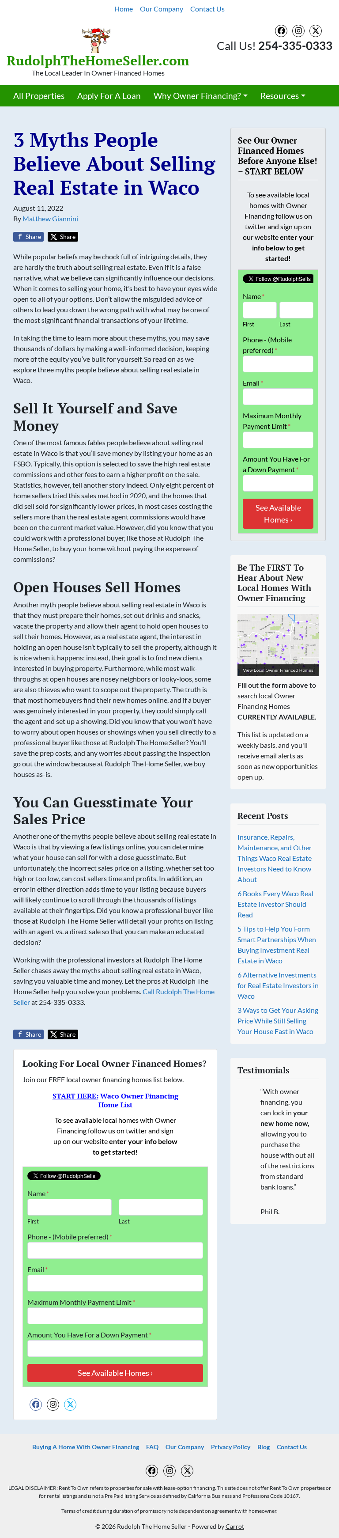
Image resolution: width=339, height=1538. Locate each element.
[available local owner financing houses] (278, 645)
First (33, 1221)
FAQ (152, 1447)
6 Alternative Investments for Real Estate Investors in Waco (278, 985)
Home (123, 8)
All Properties (38, 96)
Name (38, 1193)
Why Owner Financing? (197, 96)
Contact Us (207, 8)
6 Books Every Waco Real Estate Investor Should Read (275, 904)
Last (124, 1221)
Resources (279, 96)
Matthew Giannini (50, 218)
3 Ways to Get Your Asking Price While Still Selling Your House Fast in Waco (277, 1020)
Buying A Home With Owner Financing (85, 1447)
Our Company (161, 8)
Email (37, 1269)
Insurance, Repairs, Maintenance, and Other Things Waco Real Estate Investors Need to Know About (274, 858)
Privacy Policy (230, 1447)
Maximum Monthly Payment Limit (81, 1302)
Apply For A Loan (109, 96)
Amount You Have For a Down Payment (89, 1334)
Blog (263, 1447)
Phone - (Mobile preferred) (69, 1236)
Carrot (235, 1526)
